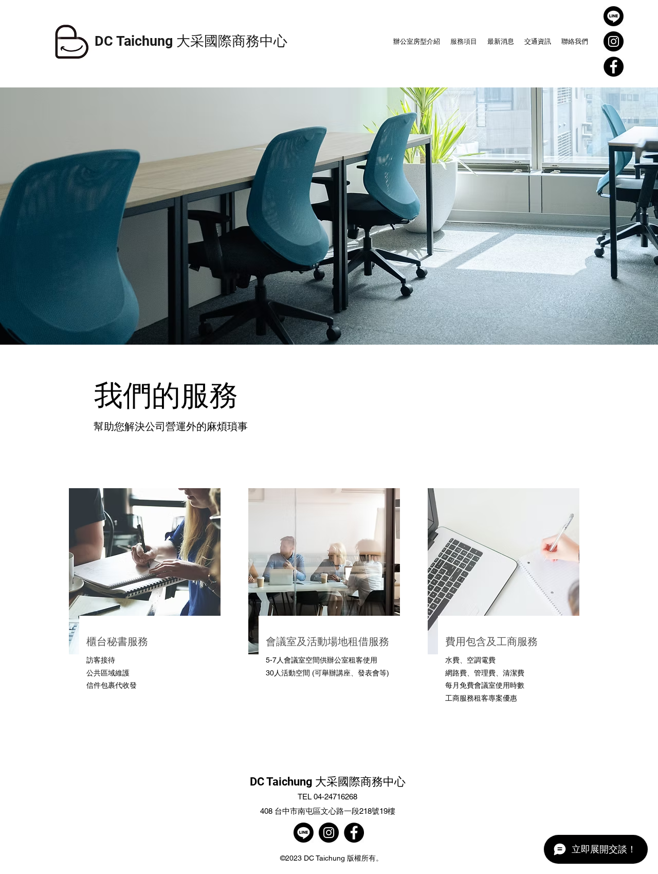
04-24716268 (335, 796)
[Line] (614, 16)
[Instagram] (614, 41)
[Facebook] (614, 67)
